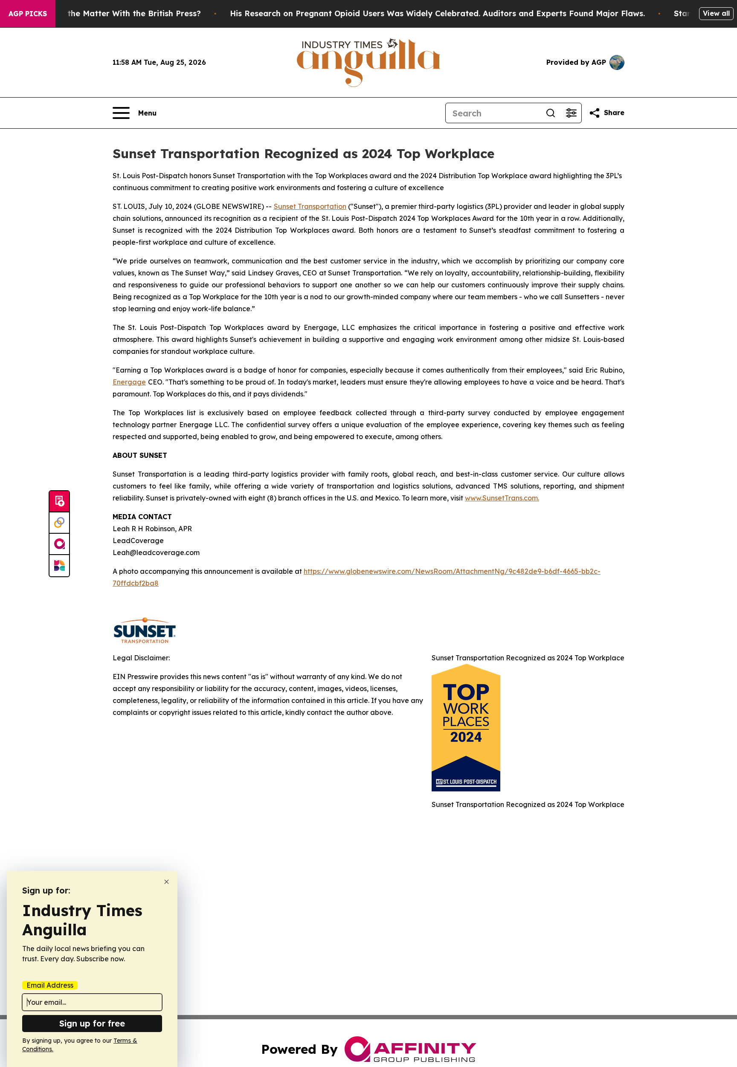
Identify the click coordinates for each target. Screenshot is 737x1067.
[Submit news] (59, 501)
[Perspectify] (59, 523)
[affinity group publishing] (59, 544)
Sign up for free (92, 1023)
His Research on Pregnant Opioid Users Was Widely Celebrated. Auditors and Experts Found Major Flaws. (437, 13)
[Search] (550, 113)
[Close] (166, 882)
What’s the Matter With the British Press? (119, 13)
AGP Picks (28, 13)
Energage (129, 382)
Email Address (49, 985)
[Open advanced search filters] (571, 113)
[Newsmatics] (59, 565)
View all (716, 13)
